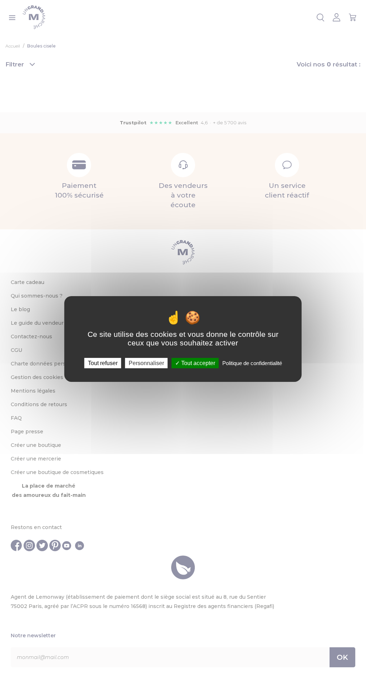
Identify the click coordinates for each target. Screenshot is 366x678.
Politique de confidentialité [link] (252, 363)
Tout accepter (197, 363)
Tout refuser (103, 363)
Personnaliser (146, 363)
